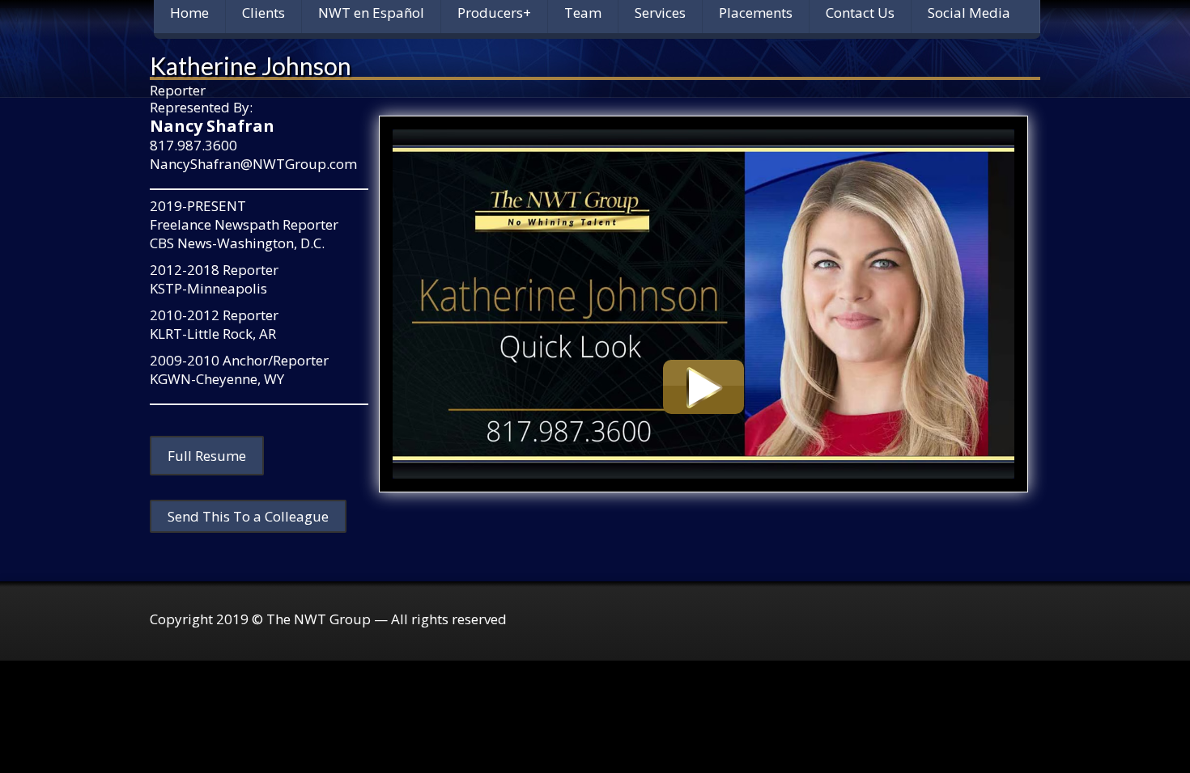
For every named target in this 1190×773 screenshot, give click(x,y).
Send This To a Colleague (248, 516)
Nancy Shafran (212, 126)
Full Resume (207, 455)
